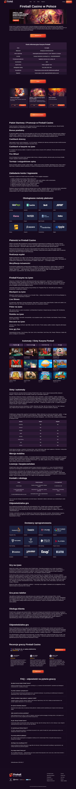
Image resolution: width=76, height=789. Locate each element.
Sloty (59, 344)
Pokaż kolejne (38, 671)
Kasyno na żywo (30, 344)
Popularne (15, 344)
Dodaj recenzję (60, 649)
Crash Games (44, 344)
